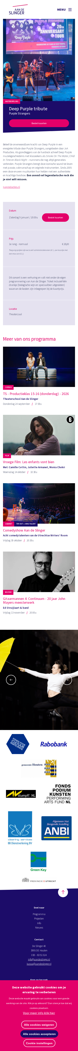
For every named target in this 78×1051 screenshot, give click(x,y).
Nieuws (39, 927)
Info (39, 923)
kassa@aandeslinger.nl (39, 964)
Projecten (39, 918)
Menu (61, 9)
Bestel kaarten (39, 123)
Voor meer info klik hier (39, 1013)
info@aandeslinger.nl (39, 959)
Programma (39, 914)
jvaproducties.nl (11, 187)
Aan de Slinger (22, 9)
